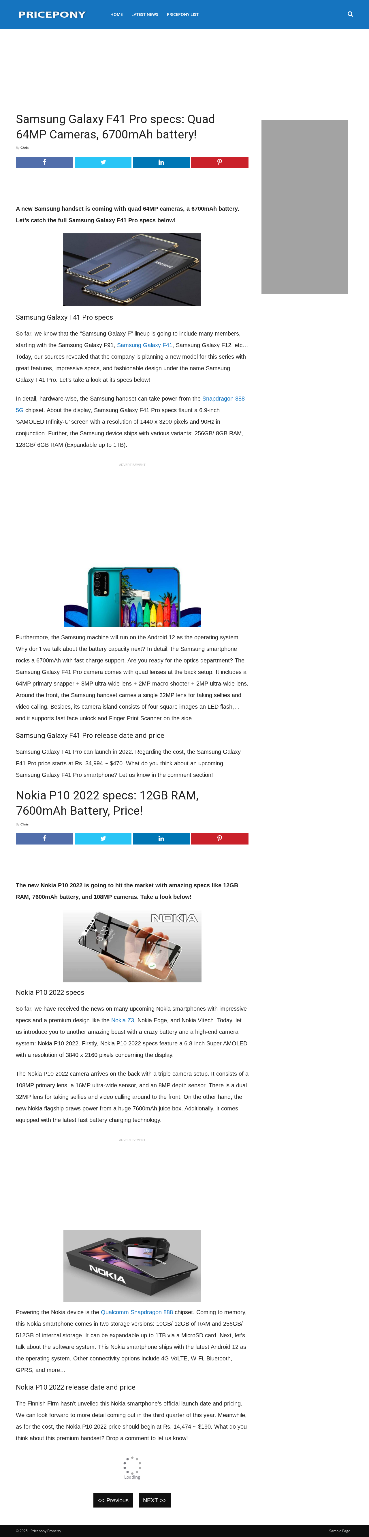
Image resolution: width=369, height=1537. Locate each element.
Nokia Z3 (122, 1020)
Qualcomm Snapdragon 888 (137, 1312)
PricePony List (183, 14)
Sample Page (339, 1530)
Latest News (144, 14)
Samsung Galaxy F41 (144, 345)
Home (116, 14)
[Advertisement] (184, 68)
